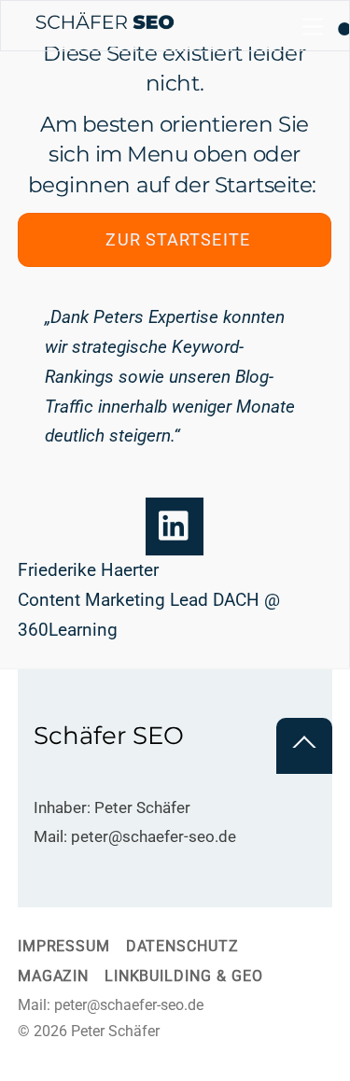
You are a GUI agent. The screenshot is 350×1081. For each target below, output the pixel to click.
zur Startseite (177, 239)
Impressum (64, 946)
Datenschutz (182, 946)
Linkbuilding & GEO (184, 976)
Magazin (54, 976)
